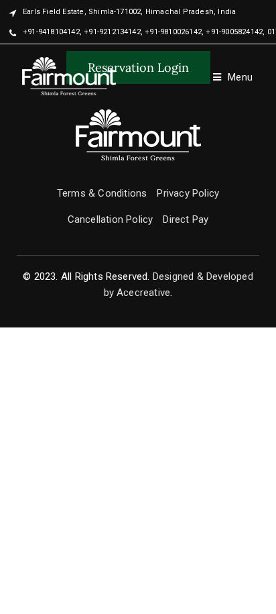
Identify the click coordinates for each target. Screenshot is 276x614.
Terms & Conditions (102, 193)
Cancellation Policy (110, 219)
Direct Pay (185, 219)
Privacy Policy (188, 193)
